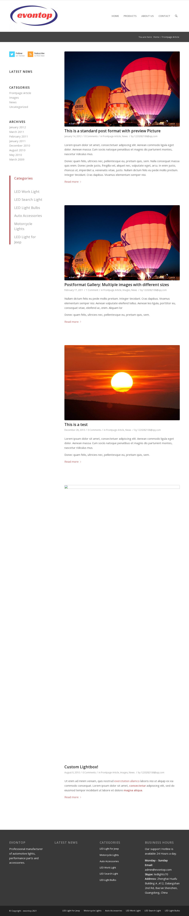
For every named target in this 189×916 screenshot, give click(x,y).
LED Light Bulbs (27, 207)
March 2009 (16, 159)
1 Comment (92, 290)
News (125, 136)
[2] (122, 89)
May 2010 (15, 155)
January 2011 (17, 141)
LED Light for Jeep (109, 848)
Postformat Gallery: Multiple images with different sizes (116, 284)
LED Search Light (28, 199)
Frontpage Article (112, 136)
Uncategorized (18, 107)
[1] (122, 624)
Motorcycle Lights (109, 855)
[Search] (176, 16)
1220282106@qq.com (145, 136)
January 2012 (17, 127)
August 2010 (17, 150)
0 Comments (91, 136)
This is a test (76, 424)
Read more (71, 181)
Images (126, 290)
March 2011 (16, 132)
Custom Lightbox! (81, 766)
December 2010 (19, 145)
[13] (122, 382)
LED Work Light (26, 191)
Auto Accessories (28, 215)
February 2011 (18, 136)
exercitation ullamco (127, 781)
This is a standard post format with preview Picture (112, 130)
